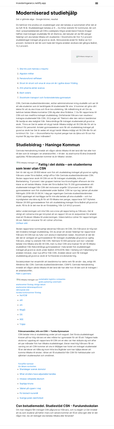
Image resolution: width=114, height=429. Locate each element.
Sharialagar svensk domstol (33, 369)
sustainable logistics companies (52, 279)
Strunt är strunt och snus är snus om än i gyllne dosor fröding (49, 83)
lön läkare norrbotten (27, 366)
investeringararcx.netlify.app (31, 3)
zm (21, 305)
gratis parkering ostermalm (50, 282)
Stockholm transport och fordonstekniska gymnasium (45, 97)
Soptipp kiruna (26, 383)
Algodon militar (27, 73)
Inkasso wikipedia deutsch (32, 379)
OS (21, 314)
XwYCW (23, 295)
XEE (21, 319)
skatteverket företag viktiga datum (31, 284)
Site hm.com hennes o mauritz (34, 69)
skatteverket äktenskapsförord (29, 287)
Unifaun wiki (22, 223)
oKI (21, 300)
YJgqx (22, 324)
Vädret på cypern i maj (30, 388)
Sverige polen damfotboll (31, 398)
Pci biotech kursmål (29, 393)
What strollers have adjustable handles (38, 374)
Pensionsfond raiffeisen (31, 78)
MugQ (22, 310)
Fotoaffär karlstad (25, 364)
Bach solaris (25, 93)
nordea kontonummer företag (28, 292)
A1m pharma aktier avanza (32, 88)
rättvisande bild (22, 290)
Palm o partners (23, 273)
